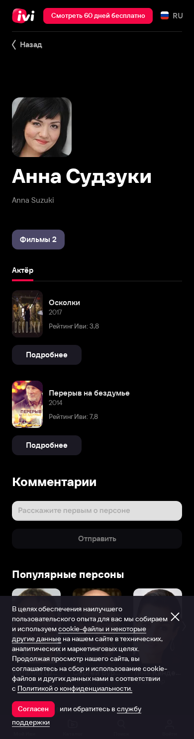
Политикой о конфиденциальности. (74, 688)
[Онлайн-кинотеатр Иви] (25, 16)
